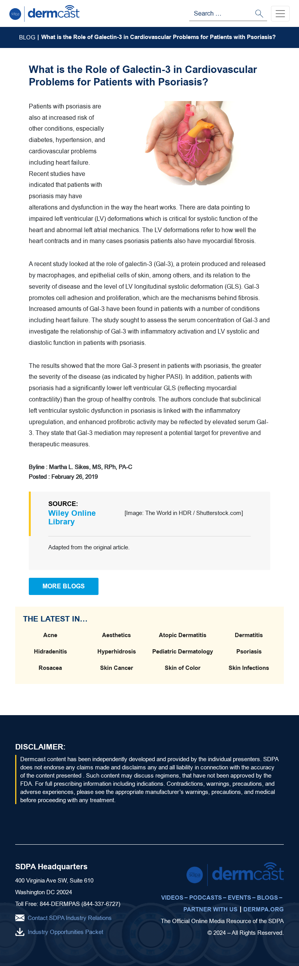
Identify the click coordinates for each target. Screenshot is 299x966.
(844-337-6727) (100, 904)
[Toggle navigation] (280, 13)
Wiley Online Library (72, 517)
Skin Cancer (116, 668)
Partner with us (210, 909)
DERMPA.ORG (263, 909)
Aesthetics (116, 635)
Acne (50, 635)
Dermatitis (249, 635)
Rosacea (50, 668)
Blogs (267, 897)
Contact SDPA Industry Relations (70, 918)
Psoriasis (249, 651)
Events (239, 897)
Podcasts (205, 897)
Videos (172, 897)
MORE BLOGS (63, 586)
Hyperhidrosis (116, 651)
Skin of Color (183, 668)
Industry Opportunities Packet (65, 932)
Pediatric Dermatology (182, 651)
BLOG (27, 37)
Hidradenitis (50, 651)
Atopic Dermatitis (182, 635)
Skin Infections (249, 668)
